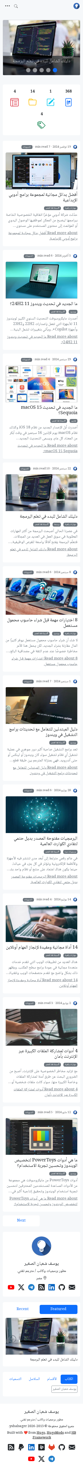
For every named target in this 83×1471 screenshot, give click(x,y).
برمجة (56, 524)
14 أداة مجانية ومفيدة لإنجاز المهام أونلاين (41, 947)
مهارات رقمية (70, 208)
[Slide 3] (35, 70)
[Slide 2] (41, 70)
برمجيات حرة (70, 852)
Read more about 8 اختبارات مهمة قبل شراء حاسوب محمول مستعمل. (44, 661)
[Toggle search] (16, 6)
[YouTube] (11, 1288)
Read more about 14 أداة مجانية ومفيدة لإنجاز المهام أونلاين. (42, 983)
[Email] (72, 1288)
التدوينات (27, 147)
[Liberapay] (41, 1448)
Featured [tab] (58, 1309)
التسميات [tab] (15, 1379)
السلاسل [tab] (34, 1379)
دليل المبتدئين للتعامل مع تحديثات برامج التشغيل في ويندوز (43, 732)
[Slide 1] (48, 70)
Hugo (41, 1433)
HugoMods (55, 1433)
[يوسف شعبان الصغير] (75, 147)
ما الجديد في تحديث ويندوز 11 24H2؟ (43, 304)
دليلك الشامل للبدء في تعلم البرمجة (41, 61)
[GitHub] (62, 1288)
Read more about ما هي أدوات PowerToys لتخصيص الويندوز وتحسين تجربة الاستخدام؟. (43, 1201)
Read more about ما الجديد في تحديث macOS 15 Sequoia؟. (47, 448)
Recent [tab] (23, 1309)
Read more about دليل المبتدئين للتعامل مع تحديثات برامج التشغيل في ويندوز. (45, 770)
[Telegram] (31, 1288)
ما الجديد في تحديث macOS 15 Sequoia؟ (49, 410)
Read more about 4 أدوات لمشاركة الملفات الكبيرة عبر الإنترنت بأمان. (45, 1092)
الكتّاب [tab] (69, 1379)
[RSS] (41, 1288)
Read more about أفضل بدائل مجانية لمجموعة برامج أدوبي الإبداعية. (42, 236)
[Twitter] (21, 1288)
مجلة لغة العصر (52, 208)
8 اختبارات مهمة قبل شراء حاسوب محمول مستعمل (42, 623)
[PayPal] (21, 1448)
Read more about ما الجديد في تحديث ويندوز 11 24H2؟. (42, 340)
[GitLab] (52, 1448)
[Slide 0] (55, 70)
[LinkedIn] (52, 1288)
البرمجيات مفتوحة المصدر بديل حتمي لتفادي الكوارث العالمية (45, 841)
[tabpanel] (41, 1340)
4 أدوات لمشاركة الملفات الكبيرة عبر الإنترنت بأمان (48, 1054)
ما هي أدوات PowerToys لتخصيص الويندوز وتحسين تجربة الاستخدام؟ (46, 1163)
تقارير (73, 421)
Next (21, 1221)
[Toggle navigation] (7, 6)
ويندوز (73, 312)
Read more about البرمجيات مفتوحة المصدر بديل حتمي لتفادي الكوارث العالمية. (44, 879)
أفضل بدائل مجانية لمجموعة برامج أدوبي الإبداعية (43, 197)
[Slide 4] (28, 70)
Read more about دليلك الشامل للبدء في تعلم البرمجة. (43, 552)
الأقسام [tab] (52, 1379)
